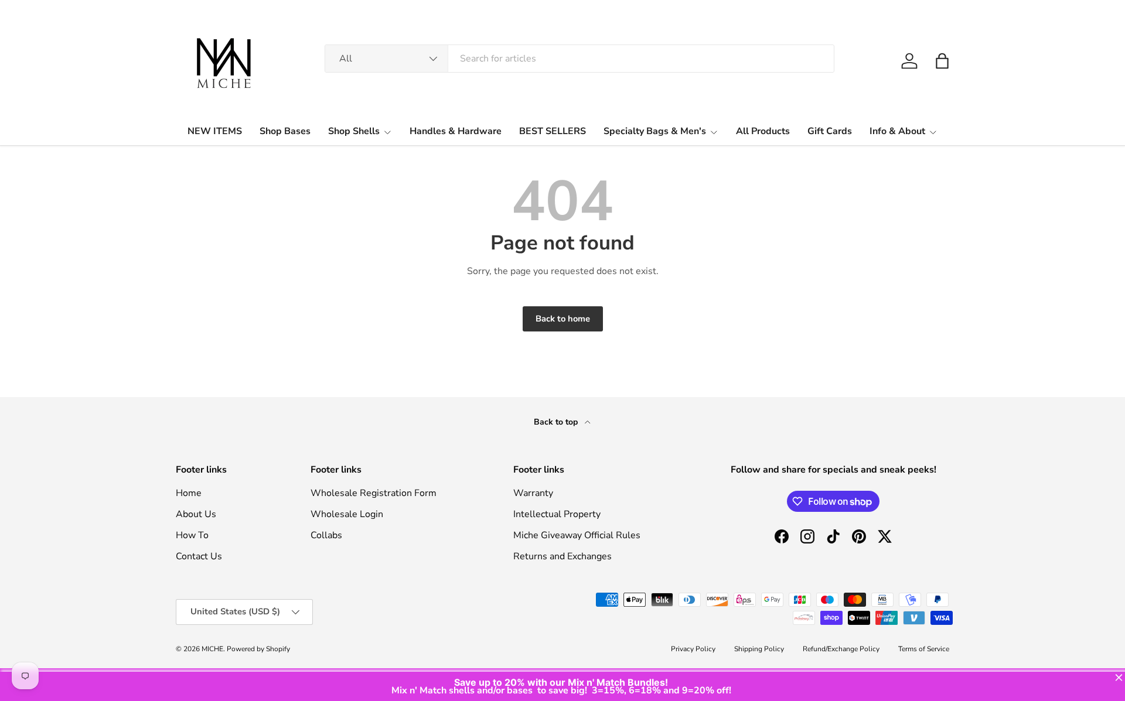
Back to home (563, 318)
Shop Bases (285, 131)
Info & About (897, 131)
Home (189, 493)
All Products (763, 131)
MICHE (212, 649)
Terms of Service (923, 649)
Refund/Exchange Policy (841, 649)
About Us (196, 514)
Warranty (533, 493)
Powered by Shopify (258, 649)
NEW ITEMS (215, 131)
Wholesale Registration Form (374, 493)
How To (192, 535)
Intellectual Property (557, 514)
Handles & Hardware (456, 131)
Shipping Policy (759, 649)
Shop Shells (354, 131)
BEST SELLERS (552, 131)
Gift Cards (829, 131)
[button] (942, 61)
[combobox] (579, 58)
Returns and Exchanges (562, 556)
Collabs (326, 535)
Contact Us (199, 556)
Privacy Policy (693, 649)
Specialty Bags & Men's (655, 131)
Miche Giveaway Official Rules (576, 535)
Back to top (557, 422)
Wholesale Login (347, 514)
